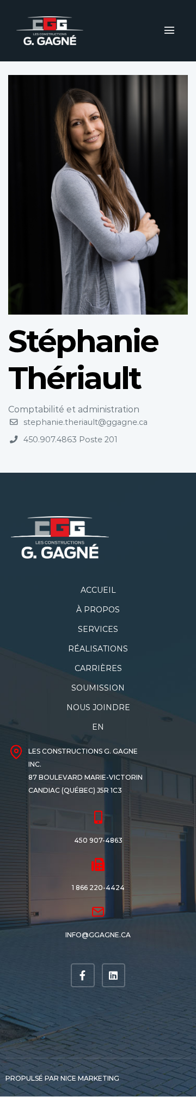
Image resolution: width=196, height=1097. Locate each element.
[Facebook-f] (82, 975)
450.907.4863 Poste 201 (70, 439)
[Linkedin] (113, 975)
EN (98, 727)
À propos (98, 610)
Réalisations (98, 649)
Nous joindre (98, 707)
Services (98, 629)
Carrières (98, 668)
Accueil (98, 590)
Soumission (98, 688)
